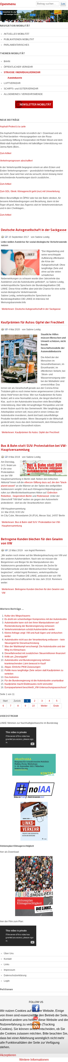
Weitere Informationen (34, 1059)
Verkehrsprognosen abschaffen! (16, 160)
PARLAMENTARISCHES (16, 45)
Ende (56, 705)
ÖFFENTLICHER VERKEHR (18, 67)
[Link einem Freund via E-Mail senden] (6, 237)
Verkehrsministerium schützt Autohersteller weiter (30, 629)
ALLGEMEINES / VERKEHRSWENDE (23, 94)
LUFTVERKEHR (12, 83)
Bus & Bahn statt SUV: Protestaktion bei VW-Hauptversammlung (34, 447)
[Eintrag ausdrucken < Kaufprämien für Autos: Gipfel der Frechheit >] (3, 330)
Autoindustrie (15, 78)
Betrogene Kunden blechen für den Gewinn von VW (32, 540)
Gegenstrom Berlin (22, 496)
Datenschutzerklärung (15, 975)
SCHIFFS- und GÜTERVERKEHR (21, 88)
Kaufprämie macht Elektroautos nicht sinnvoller (29, 684)
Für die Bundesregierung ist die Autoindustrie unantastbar (34, 680)
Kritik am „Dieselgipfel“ (16, 656)
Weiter (44, 705)
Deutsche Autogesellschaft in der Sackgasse (33, 229)
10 (33, 705)
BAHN (7, 61)
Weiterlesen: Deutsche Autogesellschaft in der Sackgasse (31, 309)
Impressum (9, 970)
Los (63, 3)
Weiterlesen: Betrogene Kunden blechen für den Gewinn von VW (33, 591)
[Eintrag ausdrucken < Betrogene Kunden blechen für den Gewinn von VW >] (3, 551)
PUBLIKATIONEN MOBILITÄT (19, 39)
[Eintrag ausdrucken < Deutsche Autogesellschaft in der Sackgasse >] (3, 237)
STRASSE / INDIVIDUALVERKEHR (22, 72)
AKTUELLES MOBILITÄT (16, 34)
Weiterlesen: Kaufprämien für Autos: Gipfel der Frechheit (30, 432)
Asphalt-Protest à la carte (13, 126)
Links (6, 964)
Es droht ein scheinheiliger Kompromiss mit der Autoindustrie (36, 619)
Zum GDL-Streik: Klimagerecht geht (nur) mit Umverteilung (30, 191)
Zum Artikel (5, 153)
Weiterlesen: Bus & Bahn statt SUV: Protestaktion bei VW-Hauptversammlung (31, 524)
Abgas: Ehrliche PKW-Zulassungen (23, 667)
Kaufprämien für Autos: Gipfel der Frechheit (32, 322)
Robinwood (43, 496)
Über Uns (9, 953)
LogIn (7, 981)
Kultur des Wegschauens (17, 615)
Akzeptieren (8, 1055)
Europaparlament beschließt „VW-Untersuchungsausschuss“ (36, 687)
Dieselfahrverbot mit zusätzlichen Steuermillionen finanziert (35, 653)
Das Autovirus (12, 677)
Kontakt (8, 959)
